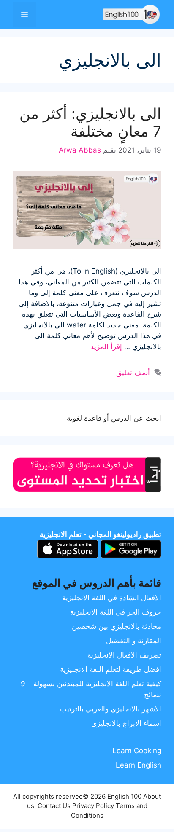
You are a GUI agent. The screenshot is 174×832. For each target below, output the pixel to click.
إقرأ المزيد (106, 346)
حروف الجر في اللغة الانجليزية (115, 612)
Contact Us (54, 806)
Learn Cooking (136, 750)
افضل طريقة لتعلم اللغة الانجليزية (110, 669)
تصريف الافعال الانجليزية (124, 655)
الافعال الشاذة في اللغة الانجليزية (111, 597)
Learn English (138, 765)
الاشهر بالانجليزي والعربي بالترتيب (110, 709)
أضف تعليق (133, 372)
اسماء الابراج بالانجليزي (126, 723)
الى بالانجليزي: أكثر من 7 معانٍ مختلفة (90, 122)
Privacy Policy (93, 806)
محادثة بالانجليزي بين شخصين (116, 626)
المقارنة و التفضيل (133, 640)
